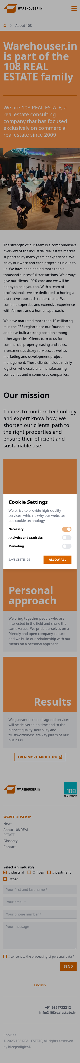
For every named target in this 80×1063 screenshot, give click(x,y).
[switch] (66, 529)
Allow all (57, 559)
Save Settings (19, 559)
